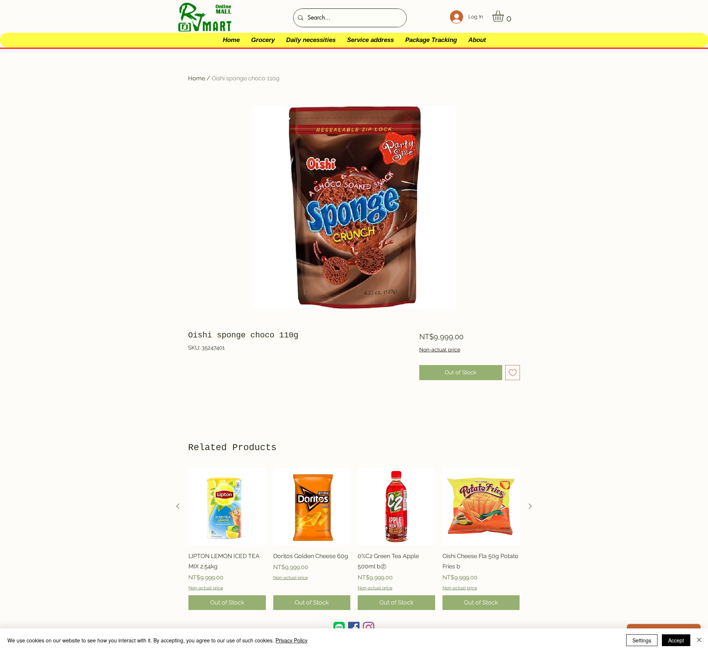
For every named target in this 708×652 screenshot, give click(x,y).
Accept (676, 640)
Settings (641, 640)
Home (196, 78)
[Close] (699, 640)
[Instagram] (368, 627)
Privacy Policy (291, 640)
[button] (504, 16)
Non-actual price (439, 350)
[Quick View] (227, 506)
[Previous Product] (177, 506)
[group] (354, 538)
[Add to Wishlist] (512, 372)
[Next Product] (530, 506)
